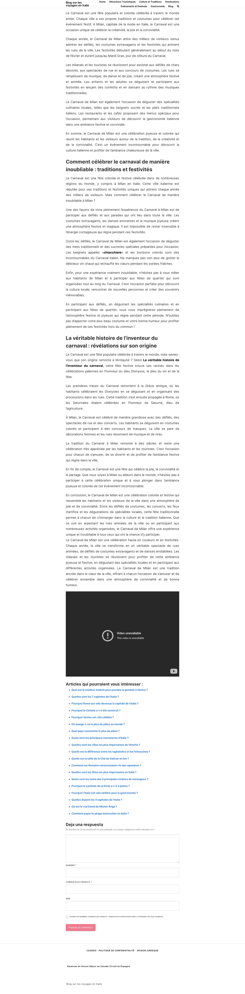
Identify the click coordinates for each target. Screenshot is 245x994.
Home (102, 1)
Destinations (172, 1)
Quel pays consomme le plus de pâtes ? (95, 731)
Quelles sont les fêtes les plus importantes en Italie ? (104, 772)
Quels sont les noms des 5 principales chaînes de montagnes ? (109, 779)
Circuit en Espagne (119, 966)
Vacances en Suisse (78, 966)
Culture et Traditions (150, 1)
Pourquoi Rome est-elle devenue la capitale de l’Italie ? (105, 703)
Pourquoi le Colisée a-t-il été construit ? (96, 710)
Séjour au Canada (99, 966)
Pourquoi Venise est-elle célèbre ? (92, 717)
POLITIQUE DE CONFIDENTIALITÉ (117, 950)
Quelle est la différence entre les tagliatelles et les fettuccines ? (110, 751)
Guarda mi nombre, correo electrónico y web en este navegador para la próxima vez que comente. (116, 917)
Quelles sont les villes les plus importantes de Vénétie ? (105, 744)
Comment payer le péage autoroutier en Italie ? (100, 813)
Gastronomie (158, 6)
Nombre (71, 865)
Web (68, 898)
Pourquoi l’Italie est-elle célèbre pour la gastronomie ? (104, 792)
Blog (170, 6)
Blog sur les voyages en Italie (77, 4)
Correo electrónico (79, 882)
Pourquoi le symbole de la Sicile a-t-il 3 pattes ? (100, 785)
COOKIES (91, 950)
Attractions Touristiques (122, 1)
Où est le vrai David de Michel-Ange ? (94, 806)
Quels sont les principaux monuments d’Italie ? (100, 737)
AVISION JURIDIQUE (148, 950)
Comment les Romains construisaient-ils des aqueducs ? (106, 765)
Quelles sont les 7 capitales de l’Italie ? (95, 696)
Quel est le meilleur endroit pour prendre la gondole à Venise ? (109, 689)
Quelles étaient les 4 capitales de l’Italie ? (96, 799)
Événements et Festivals (134, 6)
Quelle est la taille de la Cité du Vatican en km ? (100, 758)
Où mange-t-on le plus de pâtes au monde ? (98, 724)
